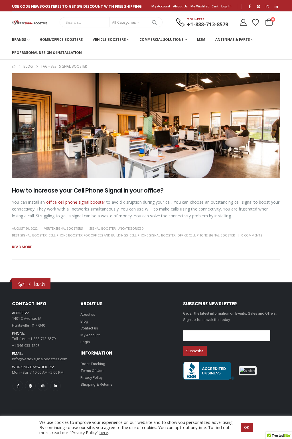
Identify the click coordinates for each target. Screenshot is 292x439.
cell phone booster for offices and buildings (88, 235)
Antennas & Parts (232, 39)
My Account (160, 6)
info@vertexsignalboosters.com (39, 358)
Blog (84, 321)
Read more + (23, 246)
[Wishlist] (255, 22)
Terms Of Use (91, 371)
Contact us (89, 328)
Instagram (43, 386)
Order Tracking (92, 364)
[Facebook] (249, 6)
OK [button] (246, 427)
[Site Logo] (30, 22)
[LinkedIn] (276, 6)
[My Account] (243, 22)
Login (85, 342)
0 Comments (252, 235)
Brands (19, 39)
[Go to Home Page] (13, 66)
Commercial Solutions (161, 39)
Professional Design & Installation (47, 52)
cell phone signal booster (152, 235)
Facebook (18, 386)
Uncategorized (130, 228)
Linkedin (55, 386)
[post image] (146, 125)
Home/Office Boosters (61, 39)
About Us (180, 6)
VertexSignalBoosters (63, 228)
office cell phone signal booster (75, 202)
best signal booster (29, 235)
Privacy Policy (91, 377)
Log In (226, 6)
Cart (215, 6)
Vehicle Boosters (109, 39)
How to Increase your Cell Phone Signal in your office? (88, 190)
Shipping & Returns (96, 384)
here (104, 432)
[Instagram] (267, 6)
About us (87, 314)
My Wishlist (199, 6)
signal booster (102, 228)
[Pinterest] (258, 6)
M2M (201, 39)
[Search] (154, 22)
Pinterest (30, 386)
